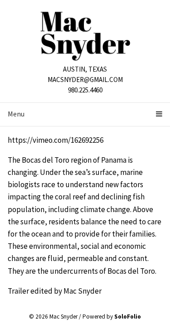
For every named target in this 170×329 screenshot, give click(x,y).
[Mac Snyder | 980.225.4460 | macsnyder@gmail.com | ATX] (85, 35)
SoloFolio (127, 316)
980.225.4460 (85, 90)
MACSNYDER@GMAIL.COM (85, 79)
